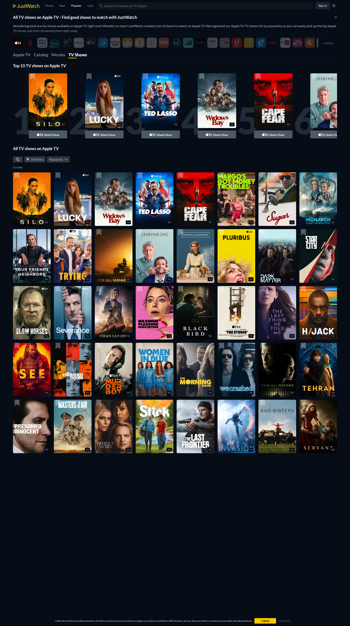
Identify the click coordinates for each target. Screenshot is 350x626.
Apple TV (22, 54)
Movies (58, 54)
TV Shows (77, 54)
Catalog (41, 54)
